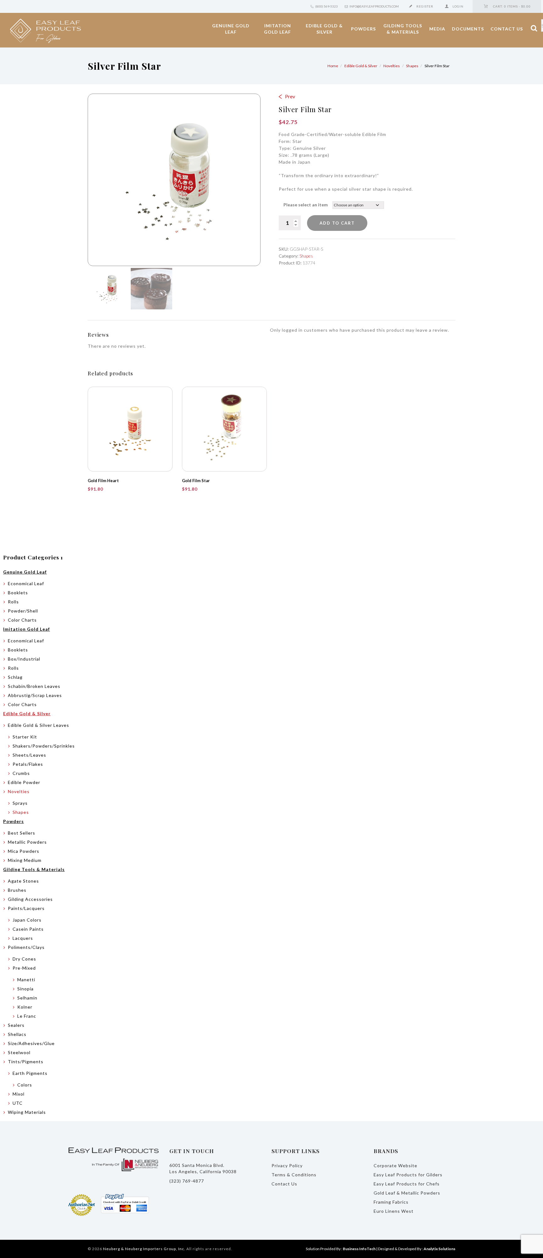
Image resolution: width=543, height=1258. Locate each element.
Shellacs (17, 1034)
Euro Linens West (394, 1211)
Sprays (20, 803)
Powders (363, 28)
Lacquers (23, 938)
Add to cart (337, 223)
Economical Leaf (26, 583)
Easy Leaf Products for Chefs (407, 1183)
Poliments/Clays (26, 947)
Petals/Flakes (28, 764)
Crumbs (21, 773)
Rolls (13, 601)
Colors (24, 1084)
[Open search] (529, 29)
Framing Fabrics (391, 1202)
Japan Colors (27, 920)
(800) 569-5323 (326, 6)
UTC (18, 1103)
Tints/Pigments (25, 1061)
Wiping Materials (27, 1112)
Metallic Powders (27, 842)
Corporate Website (395, 1165)
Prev (290, 96)
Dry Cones (24, 958)
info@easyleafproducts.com (374, 6)
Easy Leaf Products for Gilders (408, 1174)
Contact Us (507, 28)
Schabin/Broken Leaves (34, 686)
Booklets (18, 592)
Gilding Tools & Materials (402, 29)
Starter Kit (25, 736)
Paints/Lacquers (26, 908)
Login (457, 6)
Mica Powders (23, 851)
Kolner (24, 1007)
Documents (468, 28)
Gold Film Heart (103, 480)
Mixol (19, 1094)
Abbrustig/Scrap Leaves (35, 695)
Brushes (17, 890)
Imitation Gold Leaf (277, 29)
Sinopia (25, 988)
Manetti (26, 979)
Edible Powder (24, 782)
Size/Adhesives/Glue (31, 1043)
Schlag (15, 677)
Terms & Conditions (294, 1174)
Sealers (16, 1025)
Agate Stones (23, 881)
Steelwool (19, 1052)
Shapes (412, 65)
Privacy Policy (287, 1165)
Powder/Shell (23, 610)
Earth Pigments (30, 1073)
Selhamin (27, 997)
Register (424, 6)
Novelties (391, 65)
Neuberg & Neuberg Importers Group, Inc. (144, 1248)
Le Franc (26, 1016)
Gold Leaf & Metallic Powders (407, 1192)
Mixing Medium (24, 860)
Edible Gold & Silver (324, 29)
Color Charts (22, 620)
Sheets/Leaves (29, 755)
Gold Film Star (196, 480)
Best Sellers (21, 833)
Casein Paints (28, 929)
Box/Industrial (24, 659)
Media (437, 28)
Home (332, 65)
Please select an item (305, 204)
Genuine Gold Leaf (231, 29)
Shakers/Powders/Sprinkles (44, 746)
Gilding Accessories (30, 899)
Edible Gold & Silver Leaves (38, 725)
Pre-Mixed (24, 968)
